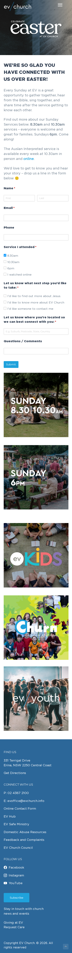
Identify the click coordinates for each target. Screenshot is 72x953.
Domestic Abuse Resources (25, 832)
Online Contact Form (20, 808)
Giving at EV (13, 922)
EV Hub (10, 816)
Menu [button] (55, 4)
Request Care (14, 927)
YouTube (16, 883)
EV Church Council (18, 847)
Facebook (16, 867)
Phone (9, 227)
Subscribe (16, 897)
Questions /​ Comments (23, 341)
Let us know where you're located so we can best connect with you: (36, 319)
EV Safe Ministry (16, 824)
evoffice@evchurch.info (25, 800)
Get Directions (15, 773)
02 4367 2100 (18, 793)
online (28, 158)
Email (17, 208)
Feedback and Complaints (24, 839)
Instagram (16, 875)
